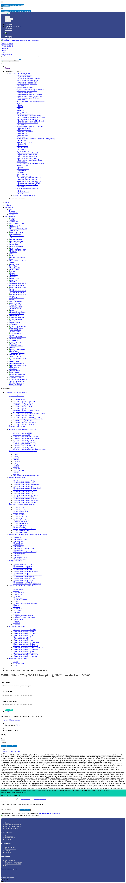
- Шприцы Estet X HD (20, 516)
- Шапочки (16, 624)
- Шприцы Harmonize (20, 522)
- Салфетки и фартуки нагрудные (24, 617)
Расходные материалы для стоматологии (30, 163)
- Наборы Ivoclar (22, 146)
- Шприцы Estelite (23, 135)
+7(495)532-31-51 (7, 44)
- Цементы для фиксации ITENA (24, 640)
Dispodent (20, 246)
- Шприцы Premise (19, 527)
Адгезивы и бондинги (24, 75)
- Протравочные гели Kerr (21, 573)
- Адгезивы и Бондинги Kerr (22, 412)
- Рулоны (16, 614)
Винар (17, 347)
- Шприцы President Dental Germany (24, 529)
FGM (15, 252)
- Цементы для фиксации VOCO (23, 651)
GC (14, 253)
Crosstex (18, 234)
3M (13, 218)
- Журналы (21, 172)
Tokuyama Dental (14, 331)
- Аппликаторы (22, 165)
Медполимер (13, 369)
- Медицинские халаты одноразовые (25, 603)
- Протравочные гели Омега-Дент (24, 578)
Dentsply (18, 243)
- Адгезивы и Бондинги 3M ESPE (28, 78)
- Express (15, 463)
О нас (11, 209)
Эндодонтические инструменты (27, 188)
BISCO (17, 225)
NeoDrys (19, 301)
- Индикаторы (17, 598)
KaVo (16, 275)
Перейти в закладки (17, 5)
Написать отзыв (14, 720)
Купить (4, 746)
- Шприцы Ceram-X (24, 128)
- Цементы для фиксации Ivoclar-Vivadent (26, 642)
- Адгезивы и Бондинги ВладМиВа (24, 422)
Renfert (17, 315)
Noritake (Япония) (15, 308)
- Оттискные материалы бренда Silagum (26, 475)
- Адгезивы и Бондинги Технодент (24, 424)
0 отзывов (4, 720)
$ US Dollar (9, 19)
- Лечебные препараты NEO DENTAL (30, 94)
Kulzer (16, 278)
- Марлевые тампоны (20, 600)
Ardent (17, 221)
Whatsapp (4, 48)
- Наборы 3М (21, 140)
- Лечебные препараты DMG (27, 91)
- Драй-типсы (21, 170)
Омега (16, 372)
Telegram (4, 50)
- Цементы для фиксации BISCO (28, 179)
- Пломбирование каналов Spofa (23, 493)
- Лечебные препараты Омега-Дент (24, 445)
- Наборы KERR (22, 147)
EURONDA (22, 250)
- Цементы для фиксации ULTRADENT (26, 649)
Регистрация (9, 37)
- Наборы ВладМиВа (20, 557)
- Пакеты (16, 605)
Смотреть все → (22, 85)
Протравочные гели (23, 151)
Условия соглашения (12, 828)
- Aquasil (20, 103)
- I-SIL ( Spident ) (18, 470)
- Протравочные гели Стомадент (24, 580)
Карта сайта (9, 836)
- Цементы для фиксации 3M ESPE (29, 178)
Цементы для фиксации (24, 176)
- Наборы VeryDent (19, 553)
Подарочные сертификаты (13, 862)
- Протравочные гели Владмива (23, 577)
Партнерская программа (13, 864)
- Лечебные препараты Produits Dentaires (30, 96)
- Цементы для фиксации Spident (24, 644)
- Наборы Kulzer (18, 546)
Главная (7, 68)
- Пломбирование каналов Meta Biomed (30, 121)
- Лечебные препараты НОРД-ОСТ (24, 444)
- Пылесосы (16, 612)
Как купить (12, 214)
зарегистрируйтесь (40, 799)
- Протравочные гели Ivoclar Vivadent (25, 571)
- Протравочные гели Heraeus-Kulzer (29, 160)
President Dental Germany (17, 314)
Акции (7, 204)
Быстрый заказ (12, 746)
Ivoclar (17, 269)
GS (13, 255)
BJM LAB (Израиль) (18, 229)
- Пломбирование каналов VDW (23, 497)
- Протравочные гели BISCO (27, 156)
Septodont (20, 321)
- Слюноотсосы (18, 619)
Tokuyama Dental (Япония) (17, 337)
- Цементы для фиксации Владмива (25, 653)
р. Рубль (8, 21)
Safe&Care (20, 317)
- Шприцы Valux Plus (20, 532)
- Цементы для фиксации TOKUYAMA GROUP (29, 647)
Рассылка (8, 852)
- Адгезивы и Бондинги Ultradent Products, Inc (28, 419)
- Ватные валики (23, 169)
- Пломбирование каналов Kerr (27, 119)
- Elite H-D (20, 110)
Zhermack (20, 346)
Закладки (8, 850)
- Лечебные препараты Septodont (28, 98)
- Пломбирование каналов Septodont (25, 490)
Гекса (16, 351)
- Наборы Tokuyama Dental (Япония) (25, 552)
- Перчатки (16, 607)
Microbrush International (16, 285)
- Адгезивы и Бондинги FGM (27, 84)
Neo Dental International (16, 292)
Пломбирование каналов (25, 114)
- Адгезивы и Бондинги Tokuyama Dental (26, 417)
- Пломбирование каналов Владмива (25, 499)
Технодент (20, 376)
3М (13, 220)
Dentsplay (20, 241)
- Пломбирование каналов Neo (27, 123)
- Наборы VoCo (18, 555)
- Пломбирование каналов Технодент (25, 502)
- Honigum (16, 467)
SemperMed (21, 319)
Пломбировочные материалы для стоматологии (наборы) (36, 139)
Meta (15, 282)
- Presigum (16, 474)
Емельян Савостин (15, 356)
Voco (15, 344)
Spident (17, 323)
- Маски (15, 601)
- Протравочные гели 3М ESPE (27, 153)
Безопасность (13, 213)
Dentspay (19, 239)
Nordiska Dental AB (15, 305)
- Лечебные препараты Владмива (24, 442)
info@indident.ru (6, 55)
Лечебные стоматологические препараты (30, 89)
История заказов (10, 849)
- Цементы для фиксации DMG (27, 185)
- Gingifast (16, 465)
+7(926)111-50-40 (7, 46)
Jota (14, 273)
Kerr (14, 276)
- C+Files (20, 190)
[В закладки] (3, 742)
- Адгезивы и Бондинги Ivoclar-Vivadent (26, 410)
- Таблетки (16, 623)
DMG (16, 248)
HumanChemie (13, 266)
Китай (16, 362)
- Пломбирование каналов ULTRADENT (26, 495)
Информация (9, 207)
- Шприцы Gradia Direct (20, 520)
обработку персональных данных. (49, 813)
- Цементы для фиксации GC (22, 639)
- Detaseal (20, 108)
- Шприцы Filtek (18, 518)
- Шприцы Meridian (19, 525)
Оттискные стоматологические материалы (31, 101)
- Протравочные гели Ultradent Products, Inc (27, 575)
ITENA (17, 268)
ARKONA (20, 223)
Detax (16, 245)
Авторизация (9, 35)
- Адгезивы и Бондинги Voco (22, 421)
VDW (16, 340)
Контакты (8, 206)
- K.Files (20, 194)
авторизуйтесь (25, 799)
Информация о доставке (13, 824)
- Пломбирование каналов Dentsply (29, 116)
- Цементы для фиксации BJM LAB (29, 181)
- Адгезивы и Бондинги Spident (23, 415)
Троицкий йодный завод (17, 381)
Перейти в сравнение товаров (20, 11)
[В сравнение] (5, 742)
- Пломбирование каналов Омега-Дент (26, 500)
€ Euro (7, 17)
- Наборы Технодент (19, 559)
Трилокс (18, 377)
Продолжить (5, 5)
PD (13, 310)
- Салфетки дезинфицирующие (23, 616)
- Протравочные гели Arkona (27, 155)
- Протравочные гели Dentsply (27, 158)
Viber (3, 52)
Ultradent (19, 338)
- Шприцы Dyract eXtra (25, 131)
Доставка (12, 211)
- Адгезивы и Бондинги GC (22, 408)
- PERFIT (16, 472)
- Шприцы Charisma (24, 130)
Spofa (16, 324)
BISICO (18, 227)
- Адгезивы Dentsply (24, 77)
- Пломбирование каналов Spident (24, 491)
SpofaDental (22, 326)
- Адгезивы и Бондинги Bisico (27, 80)
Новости (8, 202)
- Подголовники (18, 608)
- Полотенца (17, 610)
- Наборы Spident (18, 550)
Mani (15, 280)
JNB (14, 271)
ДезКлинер (21, 353)
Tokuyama (20, 328)
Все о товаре (9, 710)
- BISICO (20, 107)
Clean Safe (20, 232)
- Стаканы (16, 621)
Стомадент (21, 374)
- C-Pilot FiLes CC (23, 192)
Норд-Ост (20, 370)
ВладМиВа (21, 349)
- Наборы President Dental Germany (24, 548)
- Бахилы (20, 167)
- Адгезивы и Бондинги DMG (27, 82)
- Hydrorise (16, 468)
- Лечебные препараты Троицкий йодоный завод (29, 449)
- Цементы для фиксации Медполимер (25, 655)
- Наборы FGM (22, 144)
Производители (10, 216)
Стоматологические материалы (19, 73)
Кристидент (22, 365)
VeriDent (18, 342)
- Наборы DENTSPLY (24, 142)
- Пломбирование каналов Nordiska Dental (27, 488)
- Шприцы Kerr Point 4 (20, 523)
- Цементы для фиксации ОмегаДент (25, 656)
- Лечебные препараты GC (26, 92)
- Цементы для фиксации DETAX (28, 183)
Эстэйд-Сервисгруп (15, 385)
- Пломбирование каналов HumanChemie (31, 117)
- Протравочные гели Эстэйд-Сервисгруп (27, 584)
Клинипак (20, 363)
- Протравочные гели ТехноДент (24, 582)
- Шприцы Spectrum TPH (21, 530)
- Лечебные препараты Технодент (24, 447)
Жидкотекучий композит (25, 87)
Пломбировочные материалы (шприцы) (30, 126)
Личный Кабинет (10, 847)
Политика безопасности (13, 826)
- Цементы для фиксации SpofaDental (25, 646)
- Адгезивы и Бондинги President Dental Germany (29, 413)
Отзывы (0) (8, 711)
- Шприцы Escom (23, 133)
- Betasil (19, 105)
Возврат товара (10, 837)
